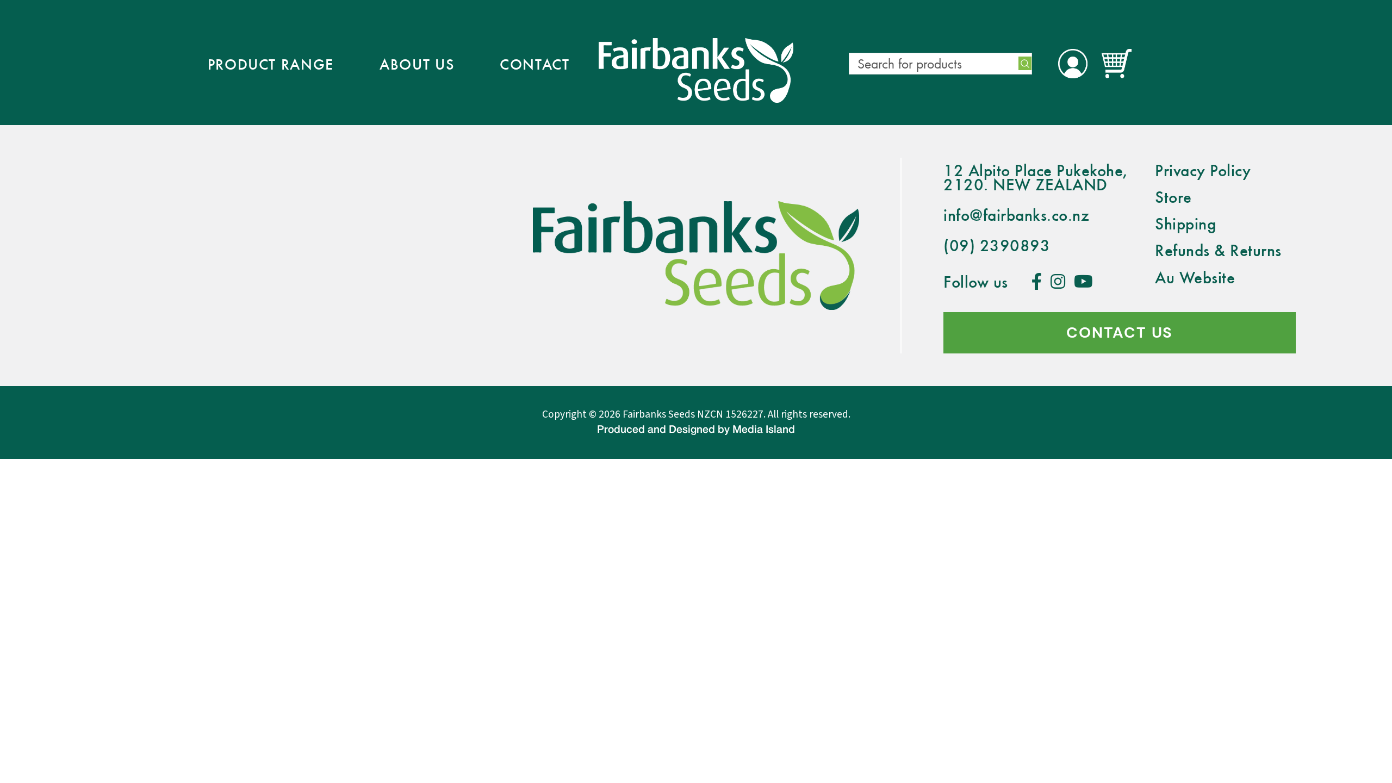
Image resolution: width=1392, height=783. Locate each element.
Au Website (1195, 277)
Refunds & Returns (1218, 250)
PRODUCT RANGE (271, 63)
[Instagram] (1058, 281)
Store (1173, 196)
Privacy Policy (1203, 170)
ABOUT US (417, 63)
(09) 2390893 (996, 245)
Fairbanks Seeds (659, 414)
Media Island (763, 430)
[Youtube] (1083, 281)
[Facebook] (1036, 281)
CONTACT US (1119, 332)
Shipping (1185, 223)
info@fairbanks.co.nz (1016, 214)
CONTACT (535, 63)
